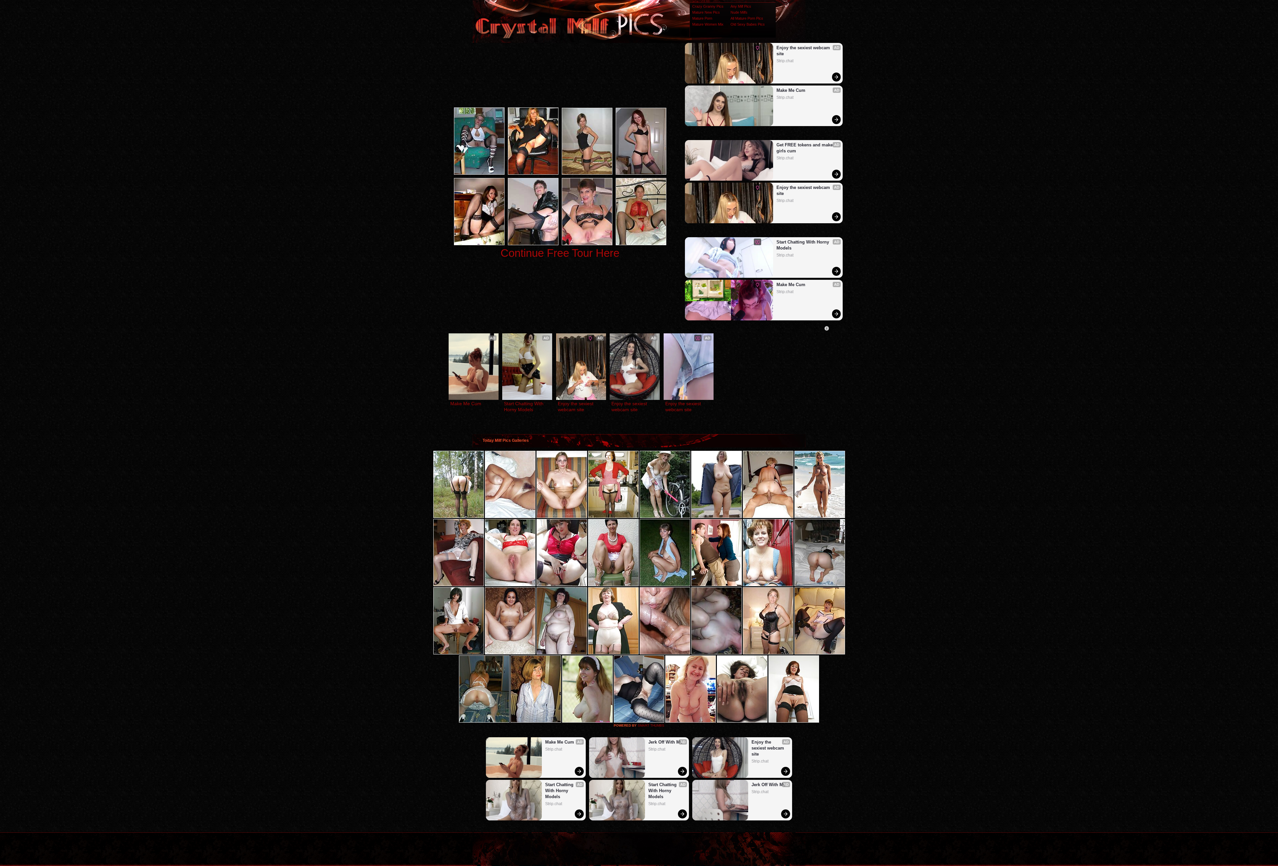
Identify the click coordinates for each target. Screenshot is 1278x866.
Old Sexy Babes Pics (748, 24)
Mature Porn (702, 18)
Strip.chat (784, 61)
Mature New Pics (706, 12)
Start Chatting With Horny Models (803, 245)
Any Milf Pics (741, 6)
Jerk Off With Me (665, 742)
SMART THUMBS (651, 725)
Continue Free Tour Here (560, 253)
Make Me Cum (790, 90)
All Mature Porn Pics (747, 18)
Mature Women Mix (708, 24)
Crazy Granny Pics (708, 6)
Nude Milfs (739, 12)
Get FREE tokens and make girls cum (805, 147)
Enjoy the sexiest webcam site (803, 50)
